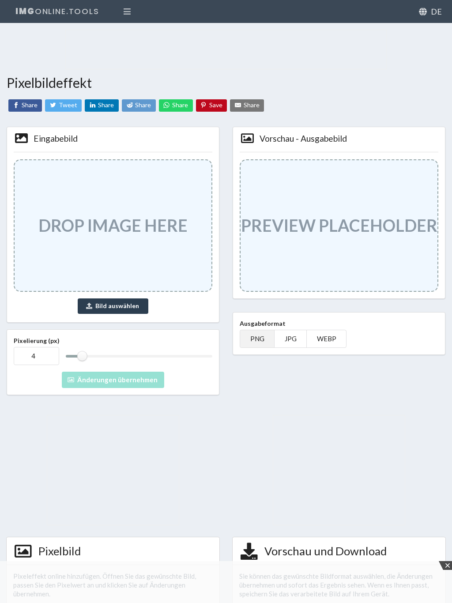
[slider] (82, 356)
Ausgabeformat (263, 323)
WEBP (326, 339)
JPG (291, 339)
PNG (257, 339)
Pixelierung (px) (37, 340)
